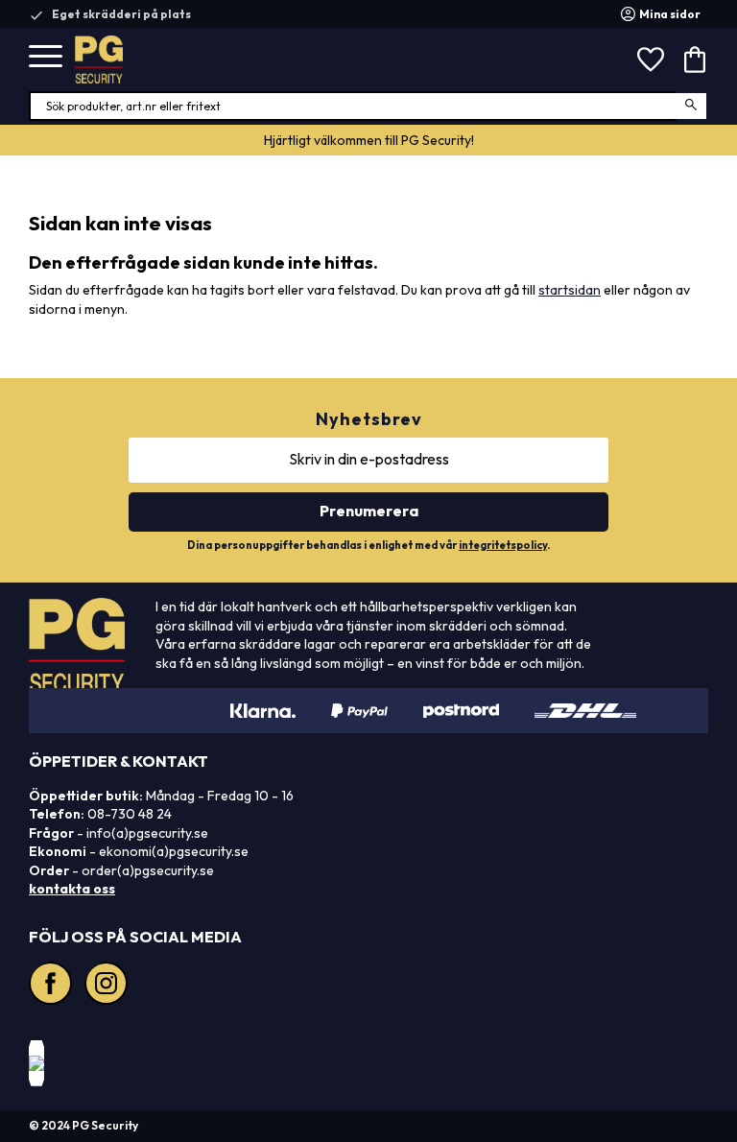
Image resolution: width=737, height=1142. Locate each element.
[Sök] (692, 106)
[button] (45, 57)
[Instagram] (108, 986)
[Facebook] (53, 986)
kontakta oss (72, 888)
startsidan (569, 289)
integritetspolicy (503, 545)
